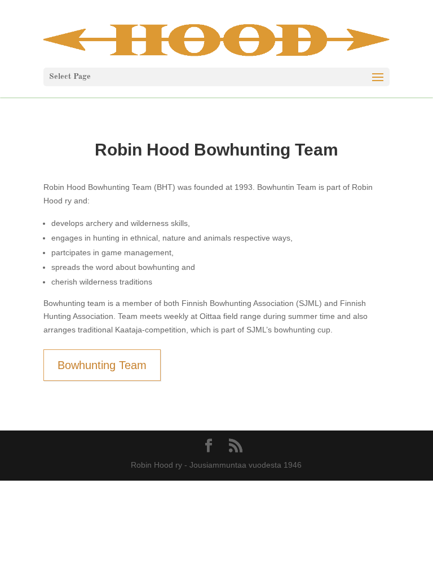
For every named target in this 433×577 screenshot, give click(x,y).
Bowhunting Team (102, 365)
